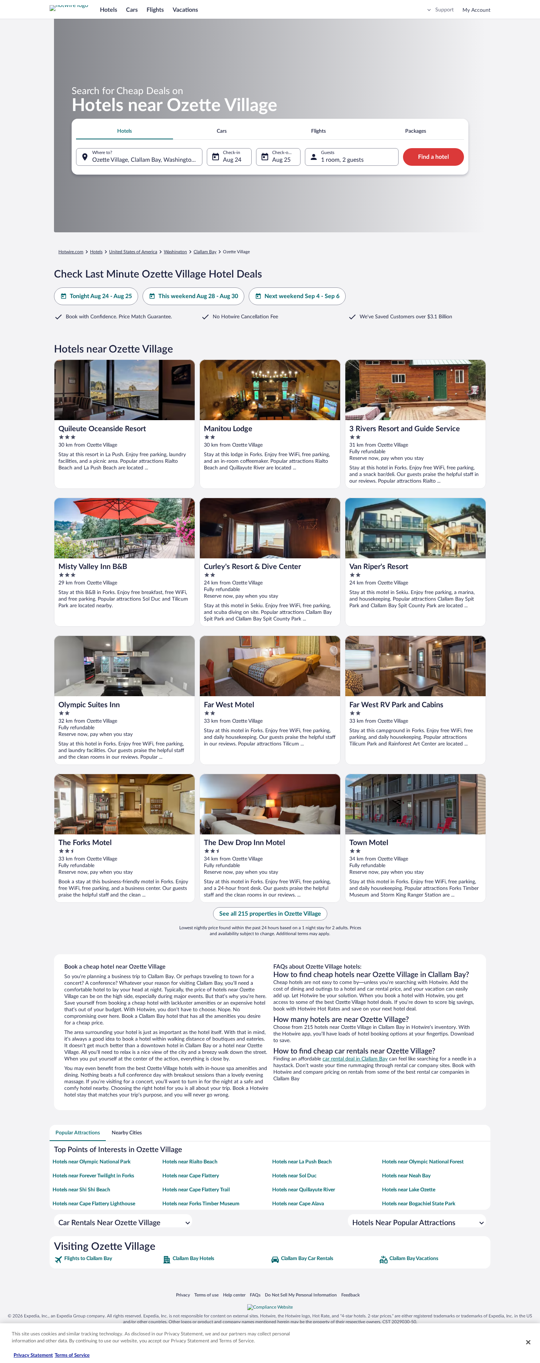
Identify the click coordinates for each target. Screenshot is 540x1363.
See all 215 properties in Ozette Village (270, 914)
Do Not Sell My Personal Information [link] (301, 1294)
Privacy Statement (33, 1355)
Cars (132, 10)
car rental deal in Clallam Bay (355, 1059)
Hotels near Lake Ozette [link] (408, 1189)
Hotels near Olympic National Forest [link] (423, 1162)
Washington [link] (175, 252)
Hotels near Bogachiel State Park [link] (418, 1203)
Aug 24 (232, 160)
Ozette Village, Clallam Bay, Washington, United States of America (147, 160)
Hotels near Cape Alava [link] (298, 1203)
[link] (107, 1259)
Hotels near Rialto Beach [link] (189, 1162)
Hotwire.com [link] (70, 252)
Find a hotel (433, 157)
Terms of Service (72, 1355)
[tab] (124, 131)
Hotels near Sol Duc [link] (294, 1175)
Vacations (185, 10)
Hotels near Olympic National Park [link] (91, 1162)
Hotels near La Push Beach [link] (302, 1162)
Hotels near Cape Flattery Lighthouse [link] (94, 1203)
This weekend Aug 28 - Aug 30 (198, 296)
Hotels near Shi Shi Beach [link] (81, 1189)
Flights (155, 10)
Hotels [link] (96, 252)
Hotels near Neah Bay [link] (406, 1175)
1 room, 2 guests (342, 160)
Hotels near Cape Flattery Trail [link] (196, 1189)
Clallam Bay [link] (205, 252)
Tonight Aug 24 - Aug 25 (101, 296)
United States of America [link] (133, 252)
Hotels (108, 10)
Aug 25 (281, 160)
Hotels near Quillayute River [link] (303, 1189)
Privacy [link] (183, 1294)
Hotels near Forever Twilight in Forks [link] (93, 1175)
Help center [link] (234, 1294)
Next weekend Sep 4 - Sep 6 (301, 296)
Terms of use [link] (206, 1294)
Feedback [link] (350, 1294)
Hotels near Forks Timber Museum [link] (201, 1203)
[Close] (528, 1342)
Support (444, 9)
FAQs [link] (255, 1294)
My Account (476, 10)
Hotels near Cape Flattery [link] (190, 1175)
